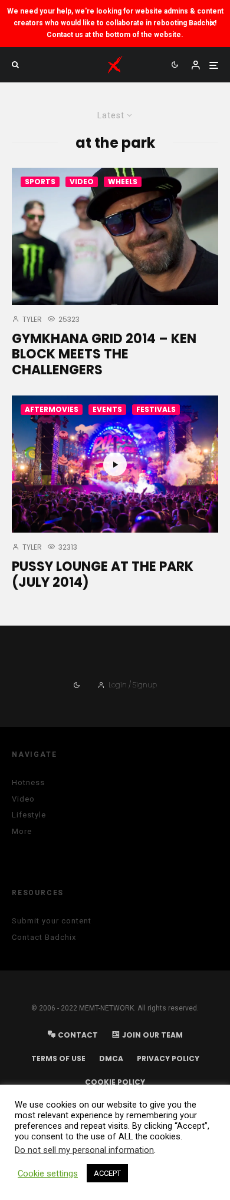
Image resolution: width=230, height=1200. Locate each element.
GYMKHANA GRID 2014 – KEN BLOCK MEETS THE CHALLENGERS (104, 354)
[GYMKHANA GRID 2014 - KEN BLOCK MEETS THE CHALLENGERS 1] (115, 236)
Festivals (156, 409)
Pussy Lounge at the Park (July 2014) (102, 574)
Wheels (122, 182)
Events (107, 409)
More (22, 831)
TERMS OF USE (58, 1058)
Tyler (31, 319)
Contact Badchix (44, 937)
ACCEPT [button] (107, 1173)
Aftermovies (51, 409)
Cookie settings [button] (48, 1173)
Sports (40, 182)
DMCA (111, 1058)
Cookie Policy (115, 1082)
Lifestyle (29, 814)
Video (82, 182)
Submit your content (51, 920)
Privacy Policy (168, 1058)
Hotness (28, 782)
